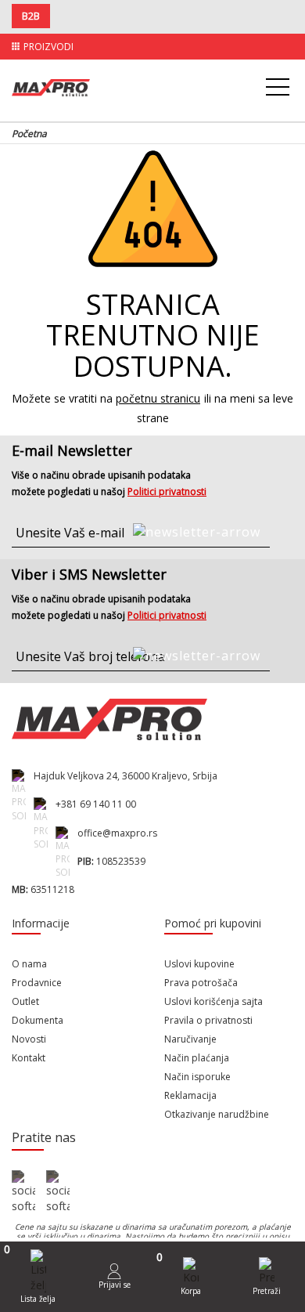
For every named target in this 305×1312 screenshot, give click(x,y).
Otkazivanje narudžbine (216, 1114)
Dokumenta (37, 1020)
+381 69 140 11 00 (96, 804)
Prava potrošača (201, 982)
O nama (29, 963)
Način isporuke (197, 1076)
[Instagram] (58, 1192)
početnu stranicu (158, 398)
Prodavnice (37, 982)
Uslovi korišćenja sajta (213, 1001)
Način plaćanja (196, 1057)
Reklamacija (190, 1095)
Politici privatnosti (166, 491)
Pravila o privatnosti (208, 1020)
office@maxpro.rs (117, 833)
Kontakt (28, 1057)
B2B (31, 16)
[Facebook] (23, 1192)
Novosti (29, 1039)
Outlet (25, 1001)
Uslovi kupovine (199, 963)
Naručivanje (190, 1039)
